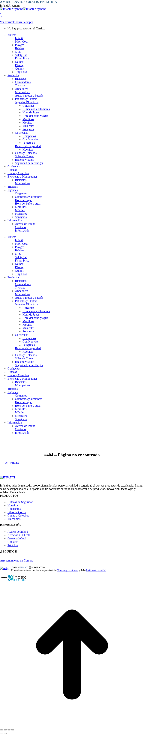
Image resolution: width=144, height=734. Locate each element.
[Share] (5, 729)
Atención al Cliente (19, 535)
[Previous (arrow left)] (1, 733)
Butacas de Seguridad (20, 502)
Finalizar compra (23, 22)
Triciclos (13, 545)
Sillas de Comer (17, 512)
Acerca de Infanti (18, 531)
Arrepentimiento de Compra (16, 560)
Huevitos (13, 505)
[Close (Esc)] (1, 729)
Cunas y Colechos (18, 515)
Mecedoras (14, 518)
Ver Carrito (6, 22)
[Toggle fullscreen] (9, 729)
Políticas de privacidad (96, 570)
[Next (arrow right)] (5, 733)
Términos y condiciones (67, 570)
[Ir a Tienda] (72, 725)
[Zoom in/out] (12, 729)
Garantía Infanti (17, 538)
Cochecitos (14, 508)
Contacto (13, 541)
